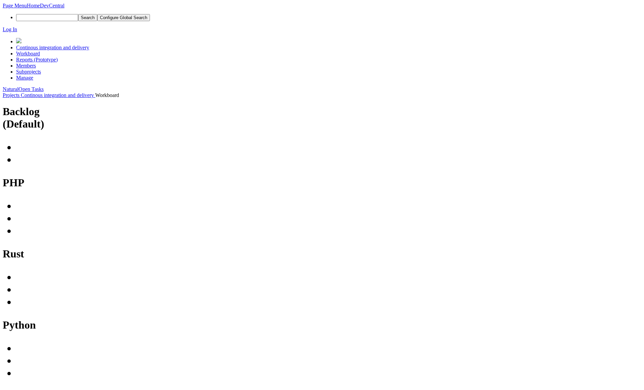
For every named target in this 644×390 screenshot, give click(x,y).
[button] (15, 5)
